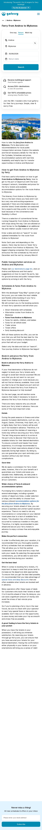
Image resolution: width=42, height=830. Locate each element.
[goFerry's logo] (11, 14)
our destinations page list (21, 269)
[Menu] (38, 14)
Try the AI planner (20, 8)
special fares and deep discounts (15, 580)
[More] (3, 20)
